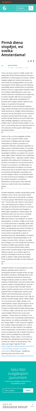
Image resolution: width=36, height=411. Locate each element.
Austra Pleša (12, 65)
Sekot (28, 390)
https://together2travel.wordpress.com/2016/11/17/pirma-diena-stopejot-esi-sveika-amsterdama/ (17, 348)
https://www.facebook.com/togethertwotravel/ (17, 356)
